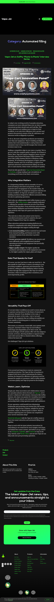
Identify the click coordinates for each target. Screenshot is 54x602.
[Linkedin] (11, 564)
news (13, 440)
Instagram (15, 432)
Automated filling (14, 51)
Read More (11, 600)
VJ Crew (18, 63)
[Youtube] (5, 564)
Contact (5, 455)
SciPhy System (23, 202)
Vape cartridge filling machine (27, 53)
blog (11, 440)
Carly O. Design (28, 597)
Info (4, 452)
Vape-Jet (37, 393)
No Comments (37, 63)
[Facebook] (8, 564)
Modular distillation (38, 51)
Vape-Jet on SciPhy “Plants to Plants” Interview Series (27, 58)
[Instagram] (3, 564)
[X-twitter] (3, 566)
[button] (39, 19)
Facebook (32, 432)
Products (5, 450)
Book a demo (25, 434)
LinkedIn (22, 432)
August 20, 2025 (27, 63)
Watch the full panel (14, 418)
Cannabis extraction (26, 51)
